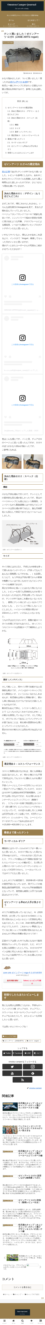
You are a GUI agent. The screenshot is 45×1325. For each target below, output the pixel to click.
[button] (40, 646)
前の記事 (6, 172)
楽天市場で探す (12, 980)
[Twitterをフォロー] (12, 1066)
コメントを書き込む (23, 1287)
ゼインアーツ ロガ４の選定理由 (20, 108)
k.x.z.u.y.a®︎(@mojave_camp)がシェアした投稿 (22, 370)
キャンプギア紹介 (10, 1036)
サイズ (17, 128)
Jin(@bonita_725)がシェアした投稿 (18, 431)
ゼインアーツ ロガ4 (19, 82)
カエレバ (26, 975)
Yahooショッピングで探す (32, 982)
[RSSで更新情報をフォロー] (22, 1080)
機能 (16, 125)
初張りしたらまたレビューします (21, 153)
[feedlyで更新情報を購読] (32, 1073)
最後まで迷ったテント (16, 139)
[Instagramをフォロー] (32, 1066)
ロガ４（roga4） (34, 1041)
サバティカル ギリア (19, 142)
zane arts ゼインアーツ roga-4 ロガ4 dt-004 (22, 973)
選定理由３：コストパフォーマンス (25, 135)
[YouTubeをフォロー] (12, 1073)
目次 (19, 101)
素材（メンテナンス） (23, 132)
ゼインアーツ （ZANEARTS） (14, 1041)
